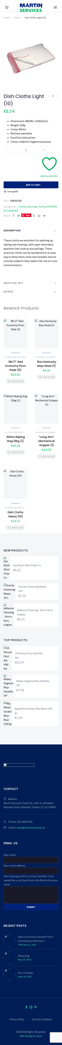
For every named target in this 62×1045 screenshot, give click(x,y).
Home (7, 17)
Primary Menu (55, 7)
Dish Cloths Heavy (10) (15, 514)
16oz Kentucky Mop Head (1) (46, 364)
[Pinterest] (35, 1007)
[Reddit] (44, 216)
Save (28, 215)
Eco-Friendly (25, 972)
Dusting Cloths (36, 206)
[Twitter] (18, 216)
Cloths (17, 17)
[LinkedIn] (39, 216)
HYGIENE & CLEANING (46, 357)
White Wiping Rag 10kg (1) (15, 439)
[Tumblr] (34, 216)
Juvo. (39, 1036)
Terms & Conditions (42, 1019)
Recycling (23, 955)
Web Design (26, 1036)
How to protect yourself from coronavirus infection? (35, 939)
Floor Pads (10, 357)
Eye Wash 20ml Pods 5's (27, 565)
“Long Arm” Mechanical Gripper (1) (46, 441)
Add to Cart (31, 185)
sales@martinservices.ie (30, 827)
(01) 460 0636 (25, 821)
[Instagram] (31, 1007)
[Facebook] (13, 216)
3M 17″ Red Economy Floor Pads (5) (15, 366)
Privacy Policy (17, 1019)
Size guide (12, 191)
